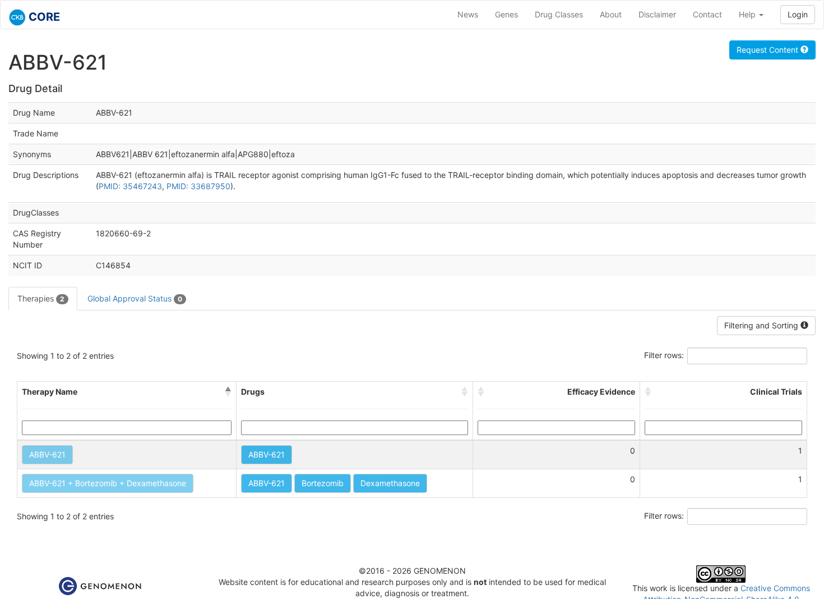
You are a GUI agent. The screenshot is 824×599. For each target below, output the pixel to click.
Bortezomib (323, 483)
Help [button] (748, 14)
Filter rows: (664, 355)
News (467, 14)
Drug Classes (559, 14)
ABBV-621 (47, 454)
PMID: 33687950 (198, 186)
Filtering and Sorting (762, 325)
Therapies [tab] (40, 298)
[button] (228, 391)
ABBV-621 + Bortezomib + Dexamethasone (107, 483)
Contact (707, 14)
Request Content (768, 49)
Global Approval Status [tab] (134, 298)
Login (798, 14)
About (611, 14)
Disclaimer (657, 14)
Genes (506, 14)
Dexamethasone (390, 483)
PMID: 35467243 (130, 186)
